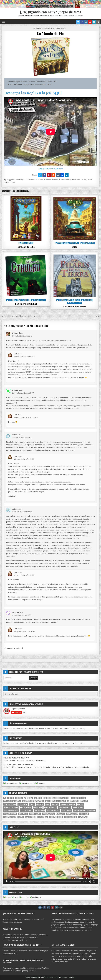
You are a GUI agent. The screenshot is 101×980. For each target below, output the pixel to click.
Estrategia (30, 761)
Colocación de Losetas (12, 801)
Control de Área (10, 804)
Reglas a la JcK (61, 28)
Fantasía (80, 804)
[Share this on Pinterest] (49, 175)
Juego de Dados (78, 807)
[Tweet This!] (40, 175)
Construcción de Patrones (77, 801)
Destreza (39, 804)
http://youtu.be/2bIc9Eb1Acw (51, 169)
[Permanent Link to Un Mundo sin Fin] (50, 56)
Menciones (88, 300)
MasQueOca (60, 814)
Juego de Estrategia (11, 810)
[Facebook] (82, 22)
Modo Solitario (72, 814)
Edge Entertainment (68, 804)
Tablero (13, 767)
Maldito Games (35, 814)
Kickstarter (23, 814)
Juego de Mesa (40, 810)
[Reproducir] (7, 881)
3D (63, 767)
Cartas (29, 767)
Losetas (21, 767)
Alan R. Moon (8, 798)
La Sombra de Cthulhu (26, 303)
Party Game (41, 761)
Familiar (20, 761)
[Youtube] (90, 22)
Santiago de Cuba (26, 246)
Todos (6, 761)
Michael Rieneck (51, 180)
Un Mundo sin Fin (50, 33)
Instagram (44, 951)
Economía (55, 804)
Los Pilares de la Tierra (33, 180)
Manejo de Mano (48, 814)
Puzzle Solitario (82, 767)
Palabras (70, 767)
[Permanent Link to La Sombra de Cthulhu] (26, 275)
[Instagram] (86, 22)
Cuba (74, 246)
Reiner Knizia (42, 817)
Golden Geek (37, 807)
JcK (15, 354)
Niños (12, 761)
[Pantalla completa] (94, 881)
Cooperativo (22, 804)
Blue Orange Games (50, 798)
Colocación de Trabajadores (33, 801)
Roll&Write (45, 767)
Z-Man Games (83, 817)
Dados (36, 767)
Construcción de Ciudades (55, 801)
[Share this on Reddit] (53, 175)
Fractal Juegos (25, 807)
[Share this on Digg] (62, 175)
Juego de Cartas (64, 807)
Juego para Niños (10, 814)
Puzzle (20, 817)
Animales (19, 798)
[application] (50, 857)
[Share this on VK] (58, 175)
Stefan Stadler (65, 180)
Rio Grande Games (56, 817)
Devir (47, 804)
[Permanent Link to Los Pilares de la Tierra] (74, 275)
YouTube (35, 951)
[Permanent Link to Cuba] (74, 218)
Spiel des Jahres (70, 817)
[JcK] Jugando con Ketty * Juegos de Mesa (50, 12)
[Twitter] (78, 22)
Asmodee (38, 798)
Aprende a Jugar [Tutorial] (45, 28)
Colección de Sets (78, 798)
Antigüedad (28, 798)
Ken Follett (18, 180)
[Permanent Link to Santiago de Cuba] (26, 218)
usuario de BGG (10, 954)
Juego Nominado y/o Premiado (84, 810)
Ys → (97, 316)
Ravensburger (31, 817)
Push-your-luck (10, 817)
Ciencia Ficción (64, 798)
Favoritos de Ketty (11, 807)
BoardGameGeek (61, 962)
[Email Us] (94, 22)
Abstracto (56, 767)
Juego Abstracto (50, 807)
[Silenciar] (90, 881)
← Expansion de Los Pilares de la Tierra (18, 316)
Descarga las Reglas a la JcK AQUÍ (33, 92)
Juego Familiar (66, 810)
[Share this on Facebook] (44, 175)
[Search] (98, 22)
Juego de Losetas (26, 810)
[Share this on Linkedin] (67, 175)
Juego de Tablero (53, 810)
